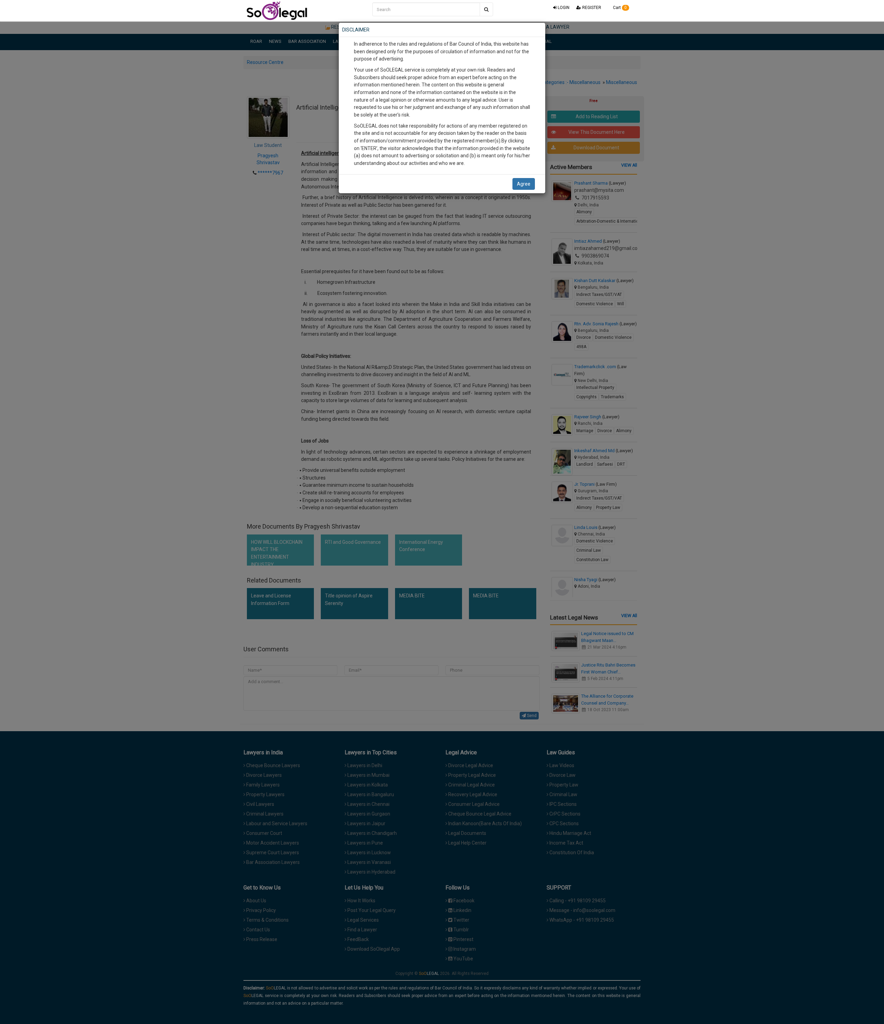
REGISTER (591, 7)
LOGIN (563, 7)
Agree (523, 184)
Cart (619, 7)
